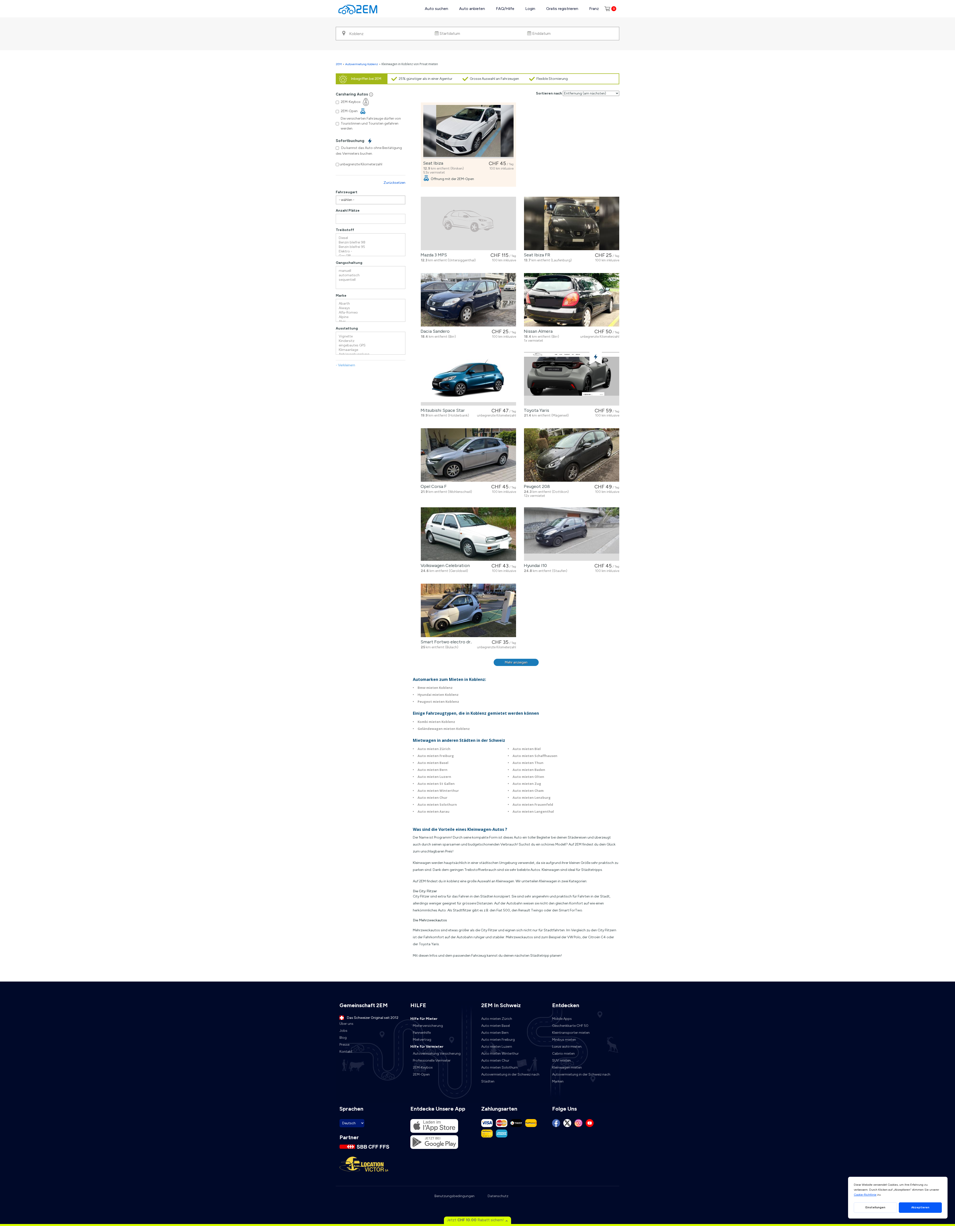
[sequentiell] (370, 280)
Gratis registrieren (562, 8)
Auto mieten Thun (528, 762)
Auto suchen (436, 8)
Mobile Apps (562, 1019)
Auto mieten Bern (432, 769)
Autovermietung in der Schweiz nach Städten (510, 1078)
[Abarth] (370, 303)
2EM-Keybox (423, 1067)
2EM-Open (421, 1074)
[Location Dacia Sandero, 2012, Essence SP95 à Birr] (468, 300)
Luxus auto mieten (566, 1046)
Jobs (343, 1031)
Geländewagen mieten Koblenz (444, 728)
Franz (594, 8)
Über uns (346, 1024)
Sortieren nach (549, 93)
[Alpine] (370, 317)
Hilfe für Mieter (423, 1019)
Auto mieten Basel (433, 762)
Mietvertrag (422, 1039)
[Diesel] (370, 238)
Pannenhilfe (422, 1033)
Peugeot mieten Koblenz (438, 701)
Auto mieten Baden (529, 769)
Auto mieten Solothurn (437, 804)
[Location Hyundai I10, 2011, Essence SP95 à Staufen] (571, 534)
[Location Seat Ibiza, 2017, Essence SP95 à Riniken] (468, 131)
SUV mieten (561, 1060)
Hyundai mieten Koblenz (438, 694)
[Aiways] (370, 308)
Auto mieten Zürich (434, 749)
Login (530, 8)
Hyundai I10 (534, 565)
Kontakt (345, 1051)
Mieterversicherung (428, 1026)
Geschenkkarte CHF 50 (570, 1026)
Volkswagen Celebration (444, 565)
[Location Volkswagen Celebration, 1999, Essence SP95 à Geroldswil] (468, 534)
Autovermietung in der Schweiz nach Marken (581, 1078)
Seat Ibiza (432, 163)
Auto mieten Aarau (433, 811)
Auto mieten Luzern (434, 776)
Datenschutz (498, 1196)
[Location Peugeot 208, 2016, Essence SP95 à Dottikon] (571, 455)
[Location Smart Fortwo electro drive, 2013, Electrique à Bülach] (468, 610)
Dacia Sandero (434, 331)
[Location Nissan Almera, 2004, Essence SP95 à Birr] (571, 300)
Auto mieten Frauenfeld (533, 804)
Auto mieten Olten (528, 776)
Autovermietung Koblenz (361, 64)
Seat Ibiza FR (536, 255)
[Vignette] (370, 336)
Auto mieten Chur (432, 797)
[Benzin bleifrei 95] (370, 247)
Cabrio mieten (563, 1053)
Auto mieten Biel (527, 749)
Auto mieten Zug (527, 783)
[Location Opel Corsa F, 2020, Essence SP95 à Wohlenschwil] (468, 455)
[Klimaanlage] (370, 350)
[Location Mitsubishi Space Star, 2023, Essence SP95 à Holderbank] (468, 379)
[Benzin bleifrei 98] (370, 242)
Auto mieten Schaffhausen (535, 756)
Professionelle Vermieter (432, 1060)
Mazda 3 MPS (433, 255)
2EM (339, 64)
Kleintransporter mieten (571, 1033)
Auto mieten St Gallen (436, 783)
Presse (344, 1044)
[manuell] (370, 271)
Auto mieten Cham (528, 790)
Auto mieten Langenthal (533, 811)
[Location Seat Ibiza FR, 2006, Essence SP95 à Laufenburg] (571, 223)
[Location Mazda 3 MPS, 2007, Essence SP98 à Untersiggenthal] (468, 223)
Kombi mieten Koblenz (436, 721)
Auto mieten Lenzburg (532, 797)
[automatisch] (370, 275)
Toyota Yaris (535, 410)
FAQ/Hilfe (505, 8)
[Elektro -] (370, 251)
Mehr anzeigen (516, 662)
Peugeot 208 (536, 486)
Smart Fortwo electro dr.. (445, 642)
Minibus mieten (564, 1039)
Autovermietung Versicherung (437, 1053)
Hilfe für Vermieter (426, 1046)
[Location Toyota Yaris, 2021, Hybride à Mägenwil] (571, 379)
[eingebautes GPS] (370, 345)
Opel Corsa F (433, 486)
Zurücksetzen (394, 183)
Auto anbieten (472, 8)
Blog (343, 1038)
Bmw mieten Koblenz (435, 687)
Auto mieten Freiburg (436, 756)
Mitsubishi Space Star (442, 410)
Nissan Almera (537, 331)
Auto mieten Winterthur (438, 790)
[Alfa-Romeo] (370, 312)
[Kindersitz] (370, 341)
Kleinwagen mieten (567, 1067)
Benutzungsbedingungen (454, 1196)
